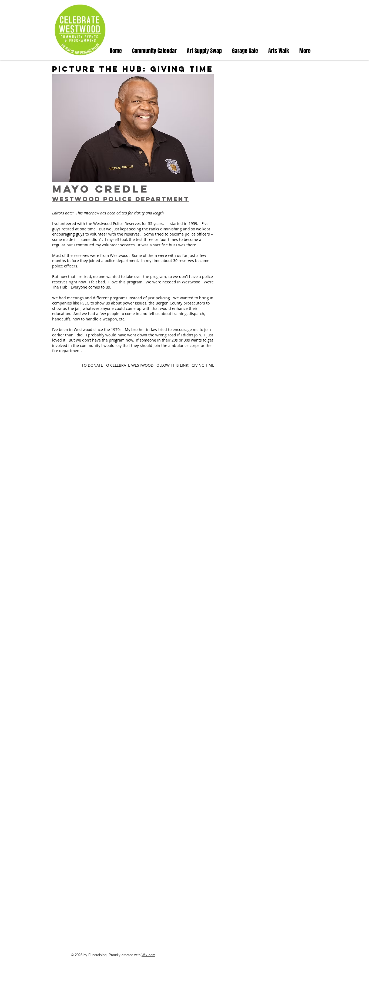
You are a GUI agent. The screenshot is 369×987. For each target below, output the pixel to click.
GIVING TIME (203, 365)
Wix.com (148, 955)
